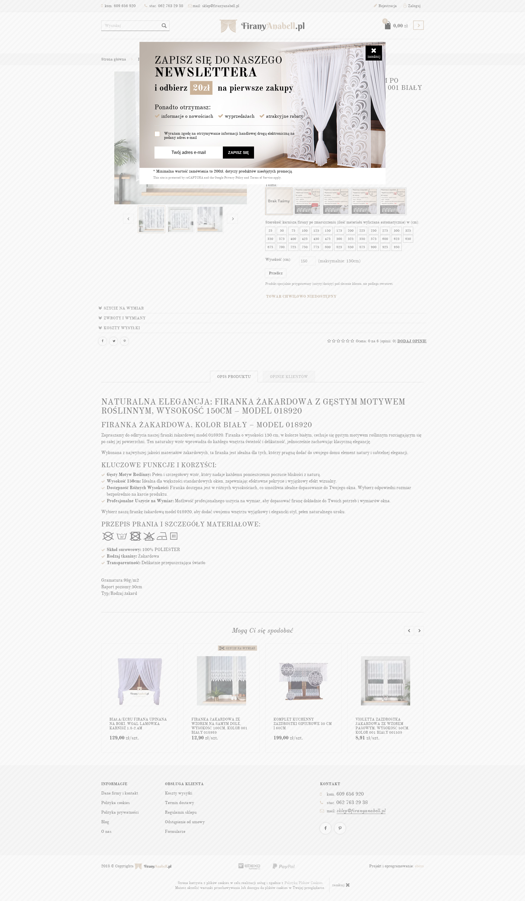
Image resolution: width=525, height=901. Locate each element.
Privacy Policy (233, 177)
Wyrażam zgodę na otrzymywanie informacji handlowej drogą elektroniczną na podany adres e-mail (229, 135)
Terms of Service (261, 177)
